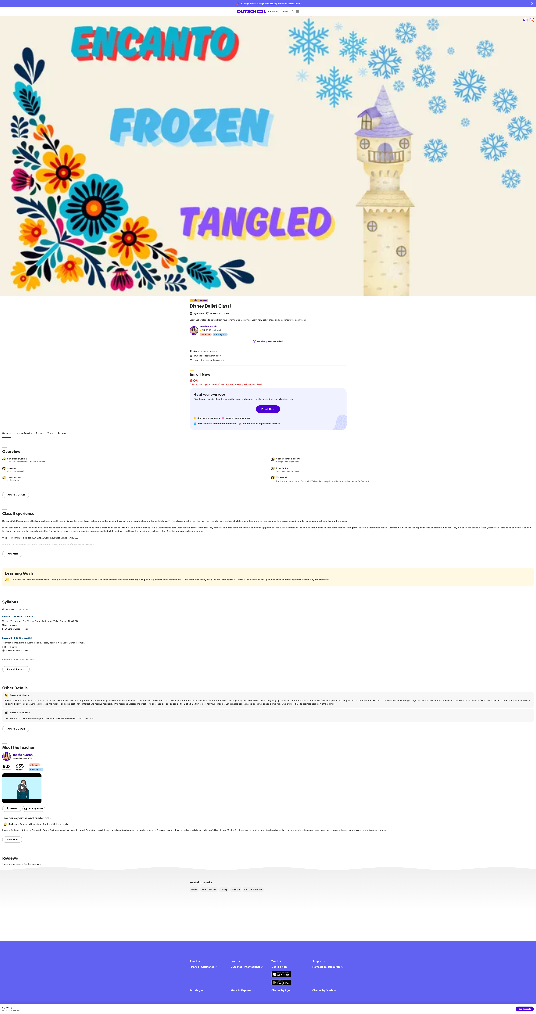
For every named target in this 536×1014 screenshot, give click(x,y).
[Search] (292, 11)
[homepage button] (251, 11)
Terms (291, 3)
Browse (271, 11)
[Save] (532, 20)
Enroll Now (268, 409)
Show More (12, 553)
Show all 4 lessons (16, 669)
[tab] (6, 433)
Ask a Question (36, 808)
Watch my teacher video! (270, 341)
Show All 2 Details (15, 728)
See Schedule (525, 1009)
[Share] (525, 20)
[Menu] (297, 11)
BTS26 (272, 3)
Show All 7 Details (15, 494)
